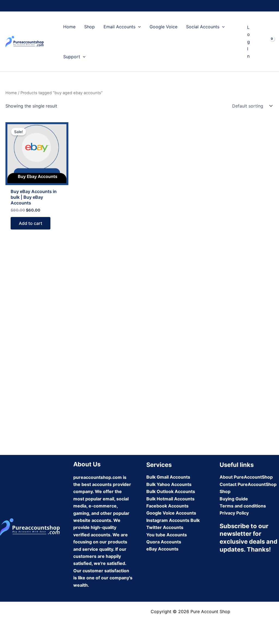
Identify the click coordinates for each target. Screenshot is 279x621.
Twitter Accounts (164, 527)
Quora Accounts (163, 541)
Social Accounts (202, 26)
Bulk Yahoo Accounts (169, 484)
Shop (89, 26)
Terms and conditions (243, 506)
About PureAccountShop (246, 477)
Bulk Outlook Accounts (170, 491)
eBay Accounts (162, 549)
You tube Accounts (166, 534)
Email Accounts (119, 26)
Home (69, 26)
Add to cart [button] (30, 223)
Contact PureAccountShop (248, 484)
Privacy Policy (234, 513)
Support (71, 56)
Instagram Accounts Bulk (173, 520)
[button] (138, 27)
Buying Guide (234, 498)
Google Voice (163, 26)
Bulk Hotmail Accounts (170, 498)
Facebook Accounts (167, 506)
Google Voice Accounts (171, 513)
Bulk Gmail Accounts (168, 477)
